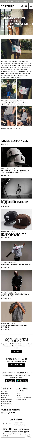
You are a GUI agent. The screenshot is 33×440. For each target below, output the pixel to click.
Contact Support (21, 400)
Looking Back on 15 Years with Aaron (15, 203)
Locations (4, 391)
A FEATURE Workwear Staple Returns (14, 326)
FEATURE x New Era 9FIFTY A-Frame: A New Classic (13, 234)
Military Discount (6, 402)
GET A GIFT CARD (16, 365)
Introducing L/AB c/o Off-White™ (16, 265)
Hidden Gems (5, 393)
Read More (5, 175)
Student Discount (6, 400)
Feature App (5, 395)
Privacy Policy (18, 423)
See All (4, 144)
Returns (18, 395)
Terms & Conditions (20, 425)
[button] (28, 435)
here (19, 128)
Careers (3, 397)
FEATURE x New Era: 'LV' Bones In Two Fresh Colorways (15, 171)
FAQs (18, 393)
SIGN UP (16, 351)
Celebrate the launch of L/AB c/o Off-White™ (15, 295)
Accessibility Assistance (23, 397)
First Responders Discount (6, 405)
